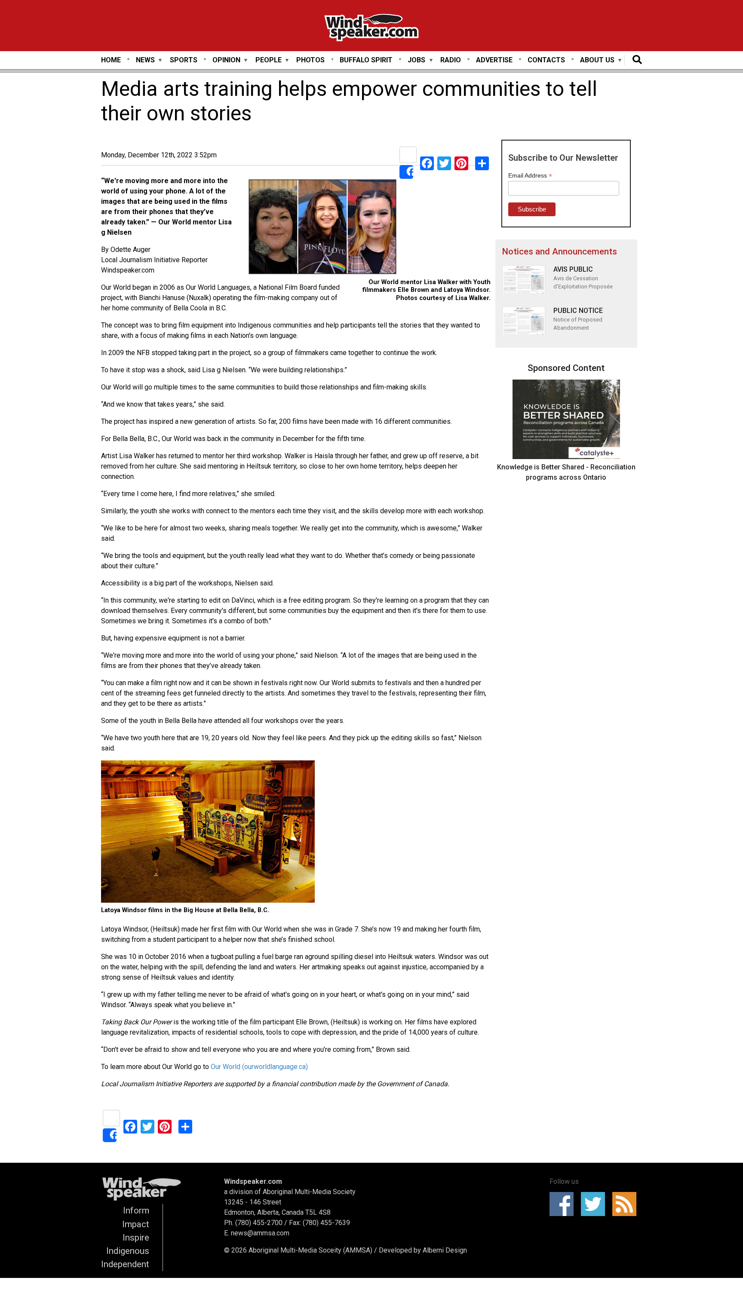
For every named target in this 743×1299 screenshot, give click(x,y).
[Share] (408, 163)
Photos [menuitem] (310, 60)
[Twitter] (444, 162)
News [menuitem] (145, 60)
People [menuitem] (268, 60)
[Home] (371, 29)
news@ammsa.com (260, 1233)
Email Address (530, 176)
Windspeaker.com (253, 1181)
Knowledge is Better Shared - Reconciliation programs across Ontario (566, 472)
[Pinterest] (461, 162)
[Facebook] (427, 162)
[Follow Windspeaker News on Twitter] (596, 1204)
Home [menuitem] (111, 60)
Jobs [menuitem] (416, 60)
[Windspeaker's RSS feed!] (627, 1204)
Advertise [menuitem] (494, 60)
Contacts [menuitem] (546, 60)
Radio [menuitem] (450, 60)
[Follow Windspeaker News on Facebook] (564, 1204)
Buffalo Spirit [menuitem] (366, 60)
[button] (322, 228)
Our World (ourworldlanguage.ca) (259, 1067)
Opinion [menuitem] (226, 60)
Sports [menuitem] (183, 60)
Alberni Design (445, 1250)
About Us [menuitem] (597, 60)
